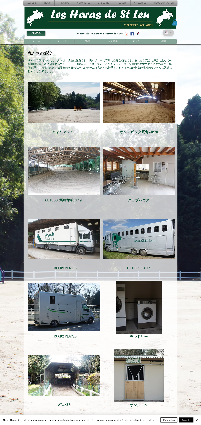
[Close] (197, 419)
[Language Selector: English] (168, 33)
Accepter (186, 420)
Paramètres (169, 420)
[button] (174, 22)
